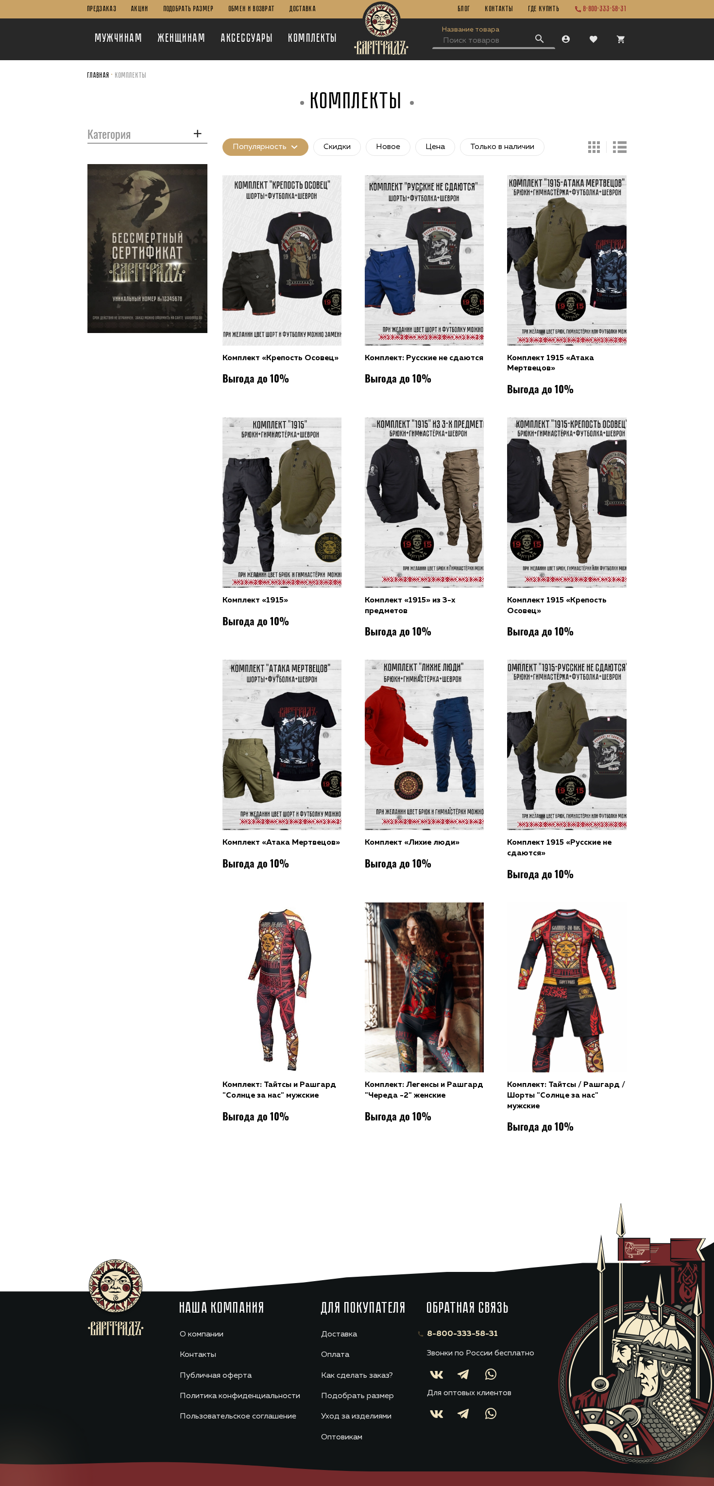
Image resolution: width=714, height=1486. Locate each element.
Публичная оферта (216, 1376)
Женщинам (182, 39)
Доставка (302, 9)
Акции (140, 9)
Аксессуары (247, 39)
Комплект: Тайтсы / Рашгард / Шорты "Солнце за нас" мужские (566, 1095)
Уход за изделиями (356, 1416)
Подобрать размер (189, 9)
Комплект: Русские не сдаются (424, 358)
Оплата (335, 1355)
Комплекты (313, 39)
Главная (98, 76)
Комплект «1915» (255, 600)
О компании (201, 1334)
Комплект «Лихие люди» (412, 843)
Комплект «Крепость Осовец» (280, 358)
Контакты (499, 9)
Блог (464, 9)
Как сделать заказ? (357, 1376)
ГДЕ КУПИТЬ (544, 9)
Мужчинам (119, 39)
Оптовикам (341, 1437)
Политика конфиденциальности (240, 1396)
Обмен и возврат (252, 9)
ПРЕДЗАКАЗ (102, 9)
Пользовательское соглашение (238, 1416)
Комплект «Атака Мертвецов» (281, 843)
